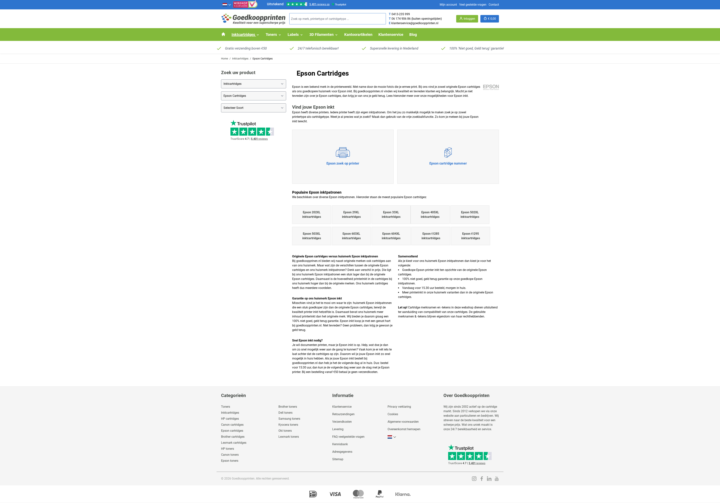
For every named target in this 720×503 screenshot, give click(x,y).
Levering (338, 429)
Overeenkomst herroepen (404, 429)
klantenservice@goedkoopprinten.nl (414, 23)
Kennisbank (340, 444)
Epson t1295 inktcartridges (470, 236)
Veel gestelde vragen (472, 4)
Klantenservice (342, 406)
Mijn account (448, 4)
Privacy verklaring (399, 406)
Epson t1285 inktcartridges (431, 236)
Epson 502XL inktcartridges (469, 215)
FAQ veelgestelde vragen (348, 436)
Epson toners (229, 460)
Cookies (393, 414)
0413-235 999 (401, 14)
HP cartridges (230, 418)
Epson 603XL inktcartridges (351, 236)
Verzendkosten (342, 421)
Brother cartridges (232, 436)
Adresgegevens (342, 451)
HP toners (227, 448)
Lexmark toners (288, 436)
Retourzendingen (343, 414)
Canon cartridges (232, 424)
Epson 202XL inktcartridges (311, 215)
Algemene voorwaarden (403, 421)
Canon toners (230, 454)
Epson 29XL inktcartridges (351, 215)
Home (224, 58)
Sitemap (337, 459)
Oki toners (285, 430)
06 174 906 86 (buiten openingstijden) (417, 18)
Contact (494, 4)
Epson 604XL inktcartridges (391, 236)
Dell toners (285, 412)
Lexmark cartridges (233, 442)
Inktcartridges (240, 58)
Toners (225, 406)
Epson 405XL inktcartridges (430, 215)
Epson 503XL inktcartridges (311, 236)
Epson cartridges (232, 430)
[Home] (223, 34)
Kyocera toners (288, 424)
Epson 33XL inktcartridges (391, 215)
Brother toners (287, 406)
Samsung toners (289, 418)
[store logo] (253, 18)
